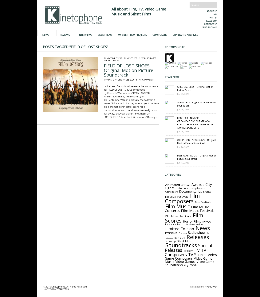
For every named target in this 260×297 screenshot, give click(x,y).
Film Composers (113, 58)
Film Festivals (203, 202)
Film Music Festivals (198, 210)
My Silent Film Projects (132, 34)
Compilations (197, 188)
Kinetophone (114, 79)
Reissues (179, 238)
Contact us (210, 24)
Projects (183, 233)
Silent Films (105, 34)
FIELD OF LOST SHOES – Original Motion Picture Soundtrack (128, 70)
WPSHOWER (210, 286)
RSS (215, 14)
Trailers (188, 251)
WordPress (63, 289)
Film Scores (130, 58)
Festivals (182, 196)
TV (197, 250)
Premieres (171, 233)
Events (207, 191)
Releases (151, 58)
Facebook (211, 20)
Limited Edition (179, 228)
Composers (159, 34)
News (45, 34)
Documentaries (190, 191)
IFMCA (206, 221)
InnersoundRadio (174, 224)
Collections (182, 188)
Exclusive (170, 196)
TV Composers (185, 252)
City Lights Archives (185, 34)
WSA (193, 265)
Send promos (209, 27)
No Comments (146, 79)
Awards (197, 184)
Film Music (177, 206)
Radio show (196, 232)
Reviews (65, 34)
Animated (172, 184)
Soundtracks (111, 60)
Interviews (85, 34)
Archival (185, 185)
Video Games (185, 261)
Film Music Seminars (178, 216)
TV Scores (197, 254)
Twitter (212, 17)
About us (212, 11)
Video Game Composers (191, 257)
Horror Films (192, 221)
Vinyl (186, 265)
